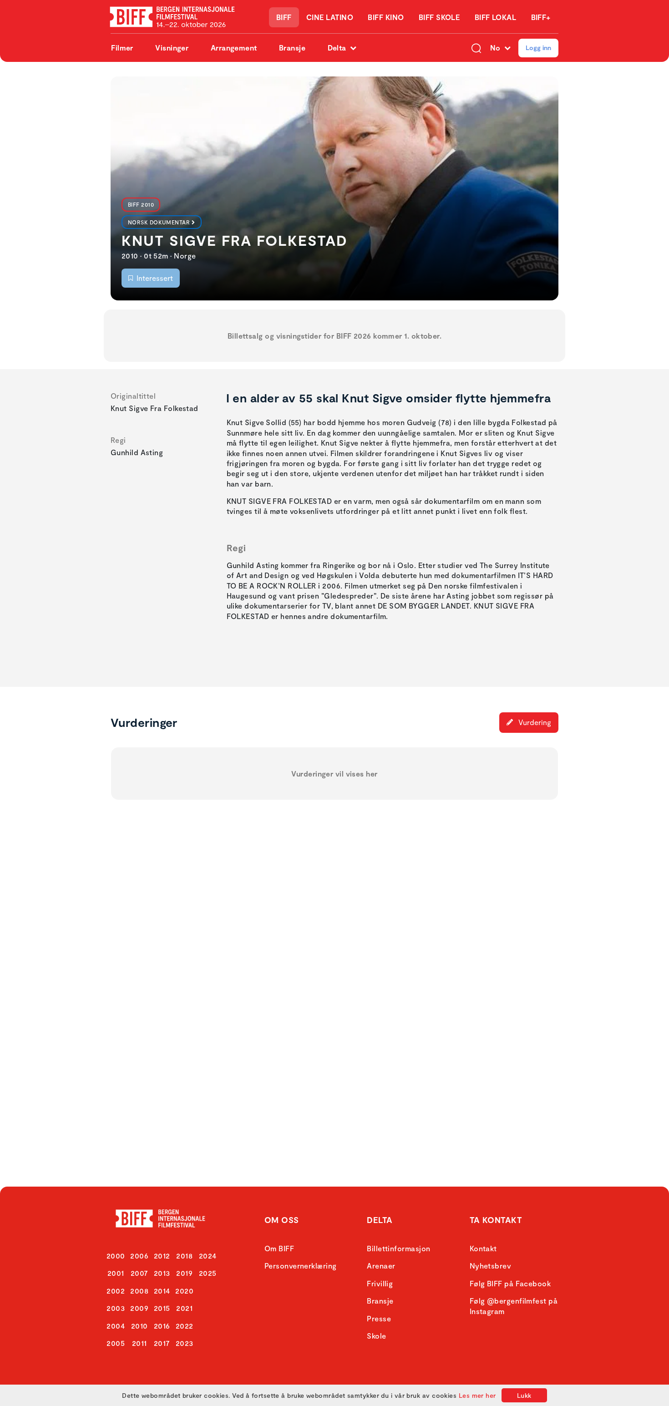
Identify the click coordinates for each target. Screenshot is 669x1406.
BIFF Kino (386, 17)
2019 (184, 1273)
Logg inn (538, 47)
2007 (139, 1273)
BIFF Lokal (496, 17)
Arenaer (381, 1265)
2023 (184, 1343)
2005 (115, 1343)
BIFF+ (541, 17)
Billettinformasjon (398, 1248)
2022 (184, 1325)
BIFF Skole (439, 17)
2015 (162, 1308)
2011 (139, 1343)
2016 (162, 1325)
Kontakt (483, 1248)
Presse (379, 1318)
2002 (115, 1290)
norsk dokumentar (159, 222)
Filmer (122, 47)
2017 (162, 1343)
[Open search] (476, 48)
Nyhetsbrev (491, 1265)
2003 (115, 1308)
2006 (139, 1255)
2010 (139, 1325)
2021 (184, 1308)
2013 (162, 1273)
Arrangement (234, 47)
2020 (184, 1290)
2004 (115, 1325)
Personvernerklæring (300, 1265)
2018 (184, 1255)
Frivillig (380, 1283)
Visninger (171, 47)
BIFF (284, 17)
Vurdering (534, 722)
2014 (162, 1290)
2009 (139, 1308)
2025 (208, 1273)
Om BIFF (279, 1248)
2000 (115, 1255)
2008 (139, 1290)
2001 (115, 1273)
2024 (208, 1255)
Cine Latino (329, 17)
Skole (376, 1335)
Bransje (292, 47)
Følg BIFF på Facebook (510, 1283)
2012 (162, 1255)
